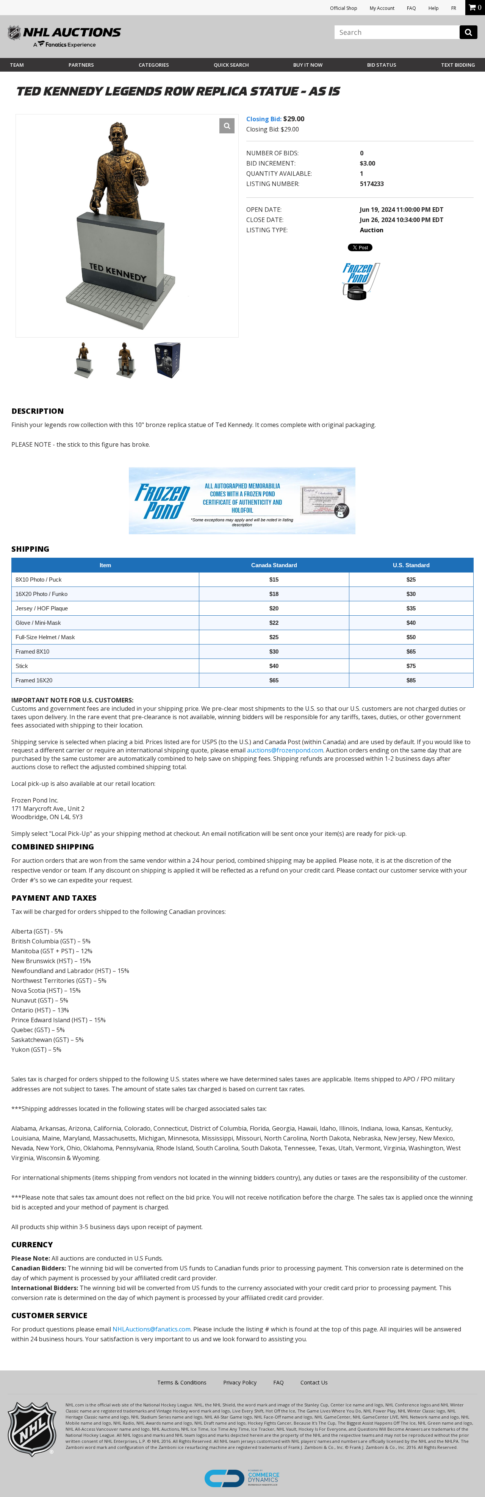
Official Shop (343, 8)
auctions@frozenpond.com (285, 750)
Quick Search (231, 64)
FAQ (411, 8)
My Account (382, 8)
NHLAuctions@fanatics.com (152, 1329)
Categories (154, 64)
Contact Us (314, 1382)
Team (17, 64)
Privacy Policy (240, 1382)
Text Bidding (458, 64)
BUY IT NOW (307, 64)
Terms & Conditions (182, 1382)
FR (453, 8)
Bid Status (381, 64)
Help (434, 8)
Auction (371, 230)
